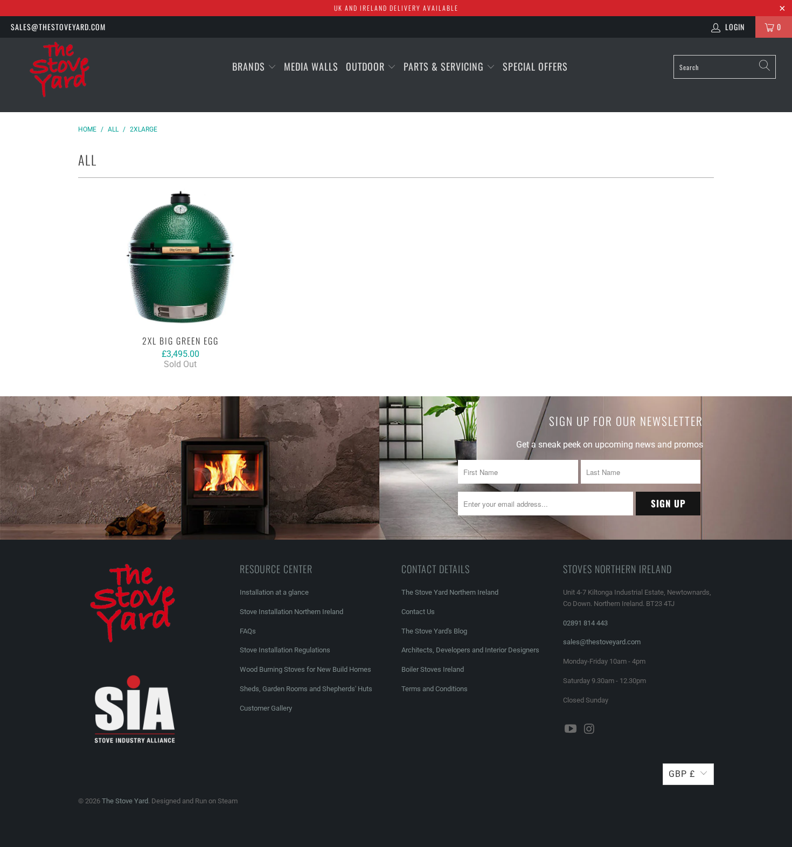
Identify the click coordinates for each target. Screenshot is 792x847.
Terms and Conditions (434, 689)
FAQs (248, 631)
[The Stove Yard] (69, 75)
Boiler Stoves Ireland (432, 669)
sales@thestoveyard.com (58, 26)
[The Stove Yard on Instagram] (590, 729)
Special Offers (535, 66)
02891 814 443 (585, 623)
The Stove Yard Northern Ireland (449, 592)
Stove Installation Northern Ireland (291, 612)
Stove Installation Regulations (285, 650)
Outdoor (365, 66)
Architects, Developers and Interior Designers (470, 650)
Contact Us (418, 612)
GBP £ (682, 774)
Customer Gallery (266, 708)
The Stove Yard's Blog (434, 631)
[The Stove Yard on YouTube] (571, 729)
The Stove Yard (125, 801)
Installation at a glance (274, 592)
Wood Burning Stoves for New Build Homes (305, 669)
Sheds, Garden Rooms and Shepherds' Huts (306, 689)
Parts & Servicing (445, 66)
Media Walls (311, 66)
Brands (248, 66)
